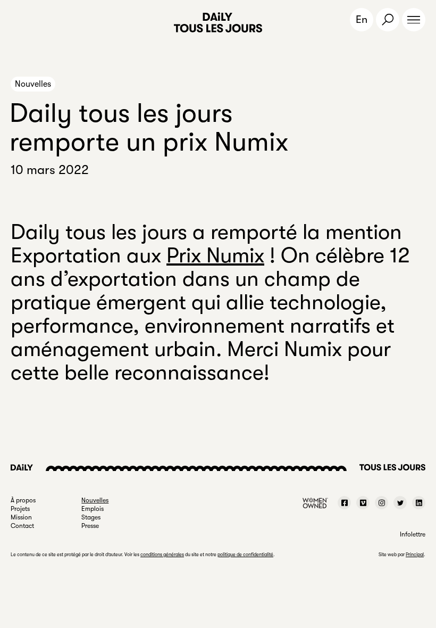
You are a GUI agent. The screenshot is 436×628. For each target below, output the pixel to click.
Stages (90, 517)
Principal (415, 554)
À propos (23, 500)
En (361, 19)
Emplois (92, 509)
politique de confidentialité (245, 554)
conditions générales (162, 554)
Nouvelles (33, 84)
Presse (90, 526)
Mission (21, 517)
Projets (20, 509)
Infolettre (412, 534)
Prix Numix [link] (215, 255)
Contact (22, 526)
